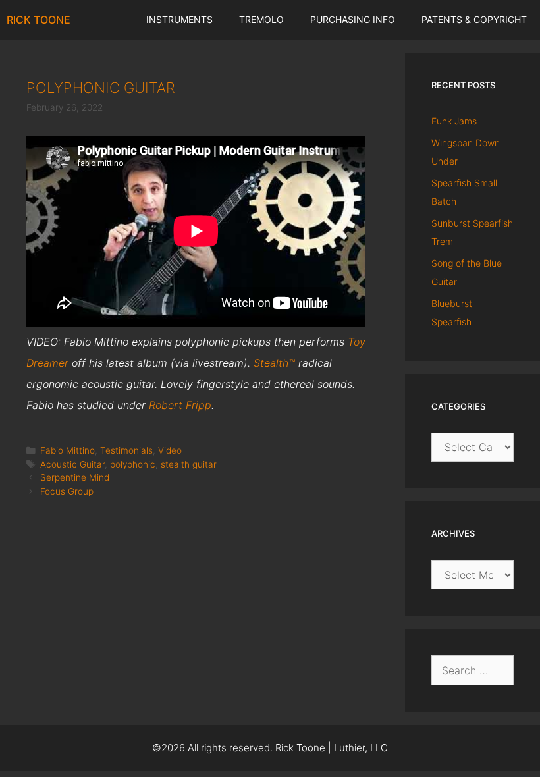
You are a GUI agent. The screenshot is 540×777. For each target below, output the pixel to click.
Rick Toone (38, 19)
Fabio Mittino (67, 450)
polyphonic (132, 464)
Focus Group (67, 491)
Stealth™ (274, 362)
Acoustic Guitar (72, 464)
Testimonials (126, 450)
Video (170, 450)
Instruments (179, 19)
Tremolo (261, 19)
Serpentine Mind (74, 477)
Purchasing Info (352, 19)
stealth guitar (189, 464)
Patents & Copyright (474, 19)
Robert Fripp (180, 405)
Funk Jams (454, 120)
